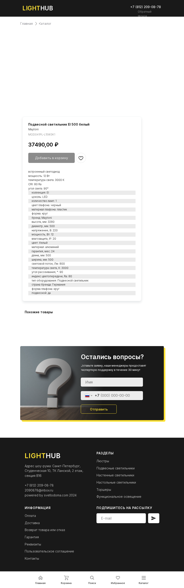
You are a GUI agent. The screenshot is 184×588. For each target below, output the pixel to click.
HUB (37, 8)
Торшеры (103, 489)
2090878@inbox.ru (39, 490)
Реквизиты (33, 544)
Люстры (102, 461)
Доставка (32, 523)
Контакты (32, 558)
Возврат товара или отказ (45, 530)
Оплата (30, 516)
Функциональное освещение (118, 496)
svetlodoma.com (56, 495)
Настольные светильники (116, 482)
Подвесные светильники (115, 468)
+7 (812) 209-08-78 (39, 485)
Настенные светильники (115, 475)
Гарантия (32, 537)
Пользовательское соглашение (49, 551)
